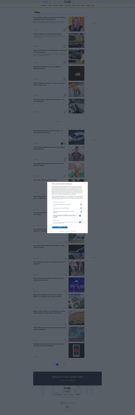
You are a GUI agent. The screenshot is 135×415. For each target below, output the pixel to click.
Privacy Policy (73, 231)
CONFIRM (60, 227)
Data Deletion (61, 231)
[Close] (86, 184)
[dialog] (67, 207)
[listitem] (67, 202)
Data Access (67, 231)
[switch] (80, 204)
